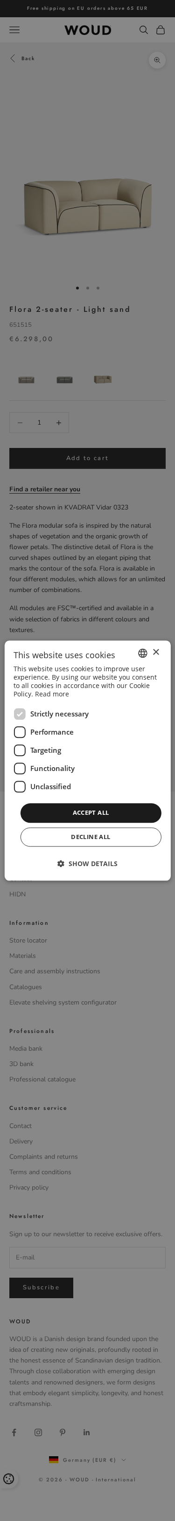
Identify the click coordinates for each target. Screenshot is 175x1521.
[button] (87, 863)
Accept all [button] (91, 813)
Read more (52, 694)
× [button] (155, 652)
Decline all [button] (90, 837)
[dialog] (87, 760)
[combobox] (142, 653)
